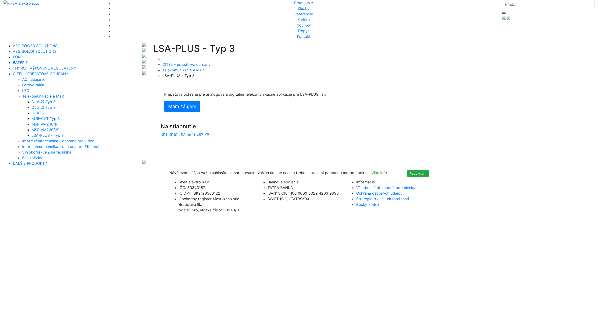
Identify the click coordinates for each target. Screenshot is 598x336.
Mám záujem (182, 106)
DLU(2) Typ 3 (44, 107)
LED (25, 90)
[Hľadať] (503, 13)
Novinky (303, 25)
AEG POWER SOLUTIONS (35, 45)
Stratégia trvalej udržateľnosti (382, 198)
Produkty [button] (302, 2)
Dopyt (303, 30)
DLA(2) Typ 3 (44, 101)
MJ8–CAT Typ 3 (46, 118)
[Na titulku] (21, 2)
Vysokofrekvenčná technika (46, 152)
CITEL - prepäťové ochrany (186, 64)
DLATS (38, 113)
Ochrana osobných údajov (379, 193)
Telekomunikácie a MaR (43, 96)
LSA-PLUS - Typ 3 (48, 135)
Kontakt (303, 36)
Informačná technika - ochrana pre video (58, 141)
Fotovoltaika (33, 85)
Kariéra (303, 19)
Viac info (379, 172)
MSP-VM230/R (44, 124)
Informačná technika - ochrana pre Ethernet (61, 146)
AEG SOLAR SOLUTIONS (35, 51)
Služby (304, 8)
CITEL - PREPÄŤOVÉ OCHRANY (40, 73)
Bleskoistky (32, 157)
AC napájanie (33, 79)
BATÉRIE (20, 62)
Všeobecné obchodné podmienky (385, 187)
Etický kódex (367, 204)
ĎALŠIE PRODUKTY (30, 163)
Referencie (303, 14)
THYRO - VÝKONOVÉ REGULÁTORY (44, 68)
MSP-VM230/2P (46, 129)
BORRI (18, 57)
